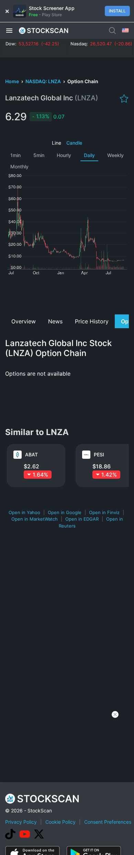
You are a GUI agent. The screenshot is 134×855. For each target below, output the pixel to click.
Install (117, 10)
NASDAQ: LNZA (43, 81)
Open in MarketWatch (34, 519)
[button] (9, 30)
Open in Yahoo (24, 512)
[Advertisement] (67, 293)
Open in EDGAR (82, 519)
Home (12, 81)
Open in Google (64, 512)
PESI (99, 454)
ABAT (31, 454)
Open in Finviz (104, 512)
